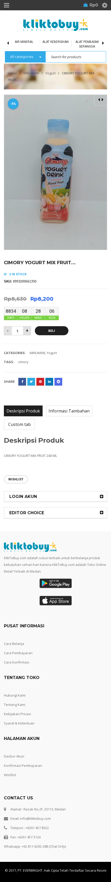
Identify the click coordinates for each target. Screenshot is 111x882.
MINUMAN (31, 73)
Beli (51, 331)
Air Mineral (24, 42)
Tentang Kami (14, 704)
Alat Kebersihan (55, 42)
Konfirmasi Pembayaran (23, 765)
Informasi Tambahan (69, 411)
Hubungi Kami (15, 695)
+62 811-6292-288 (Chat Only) (44, 846)
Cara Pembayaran (18, 653)
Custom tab (19, 424)
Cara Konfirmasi (16, 662)
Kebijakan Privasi (17, 714)
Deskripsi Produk (23, 411)
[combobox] (25, 57)
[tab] (23, 410)
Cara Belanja (14, 643)
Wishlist (10, 774)
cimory (23, 362)
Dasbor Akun (14, 756)
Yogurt (50, 73)
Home (12, 73)
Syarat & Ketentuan (19, 723)
